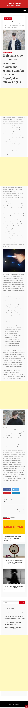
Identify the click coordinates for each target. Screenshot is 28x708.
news (12, 484)
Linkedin (16, 493)
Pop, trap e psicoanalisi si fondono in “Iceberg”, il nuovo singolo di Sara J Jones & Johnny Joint (14, 509)
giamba (6, 484)
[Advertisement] (14, 102)
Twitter (16, 489)
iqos (9, 484)
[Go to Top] (26, 706)
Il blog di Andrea (14, 3)
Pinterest (7, 493)
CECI (5, 631)
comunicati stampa (7, 52)
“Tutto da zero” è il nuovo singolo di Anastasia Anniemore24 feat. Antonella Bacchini (13, 562)
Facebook (7, 489)
